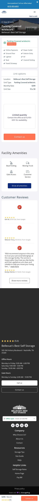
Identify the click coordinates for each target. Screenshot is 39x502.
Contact (19, 443)
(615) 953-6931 (13, 6)
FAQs (20, 460)
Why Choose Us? (19, 435)
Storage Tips (19, 452)
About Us (19, 439)
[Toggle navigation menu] (35, 11)
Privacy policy (19, 488)
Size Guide (19, 456)
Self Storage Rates (19, 469)
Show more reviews (20, 280)
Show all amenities (19, 186)
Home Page (19, 473)
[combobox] (19, 418)
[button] (13, 425)
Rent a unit (33, 16)
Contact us (19, 136)
